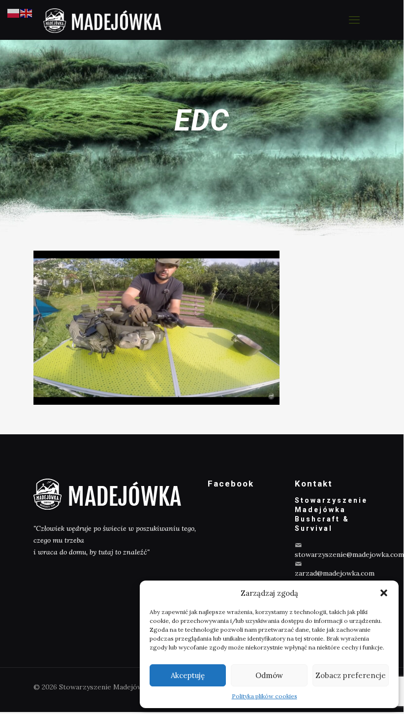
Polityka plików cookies (264, 696)
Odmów (269, 675)
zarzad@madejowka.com (334, 573)
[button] (384, 593)
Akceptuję (188, 675)
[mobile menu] (354, 19)
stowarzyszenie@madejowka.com (349, 554)
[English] (26, 12)
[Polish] (13, 12)
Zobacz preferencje (350, 675)
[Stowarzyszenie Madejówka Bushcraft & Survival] (102, 19)
